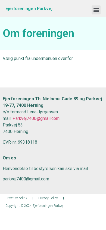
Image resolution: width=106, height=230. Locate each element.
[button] (96, 9)
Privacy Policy (48, 198)
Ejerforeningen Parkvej (28, 8)
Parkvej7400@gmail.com (36, 118)
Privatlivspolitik (16, 198)
